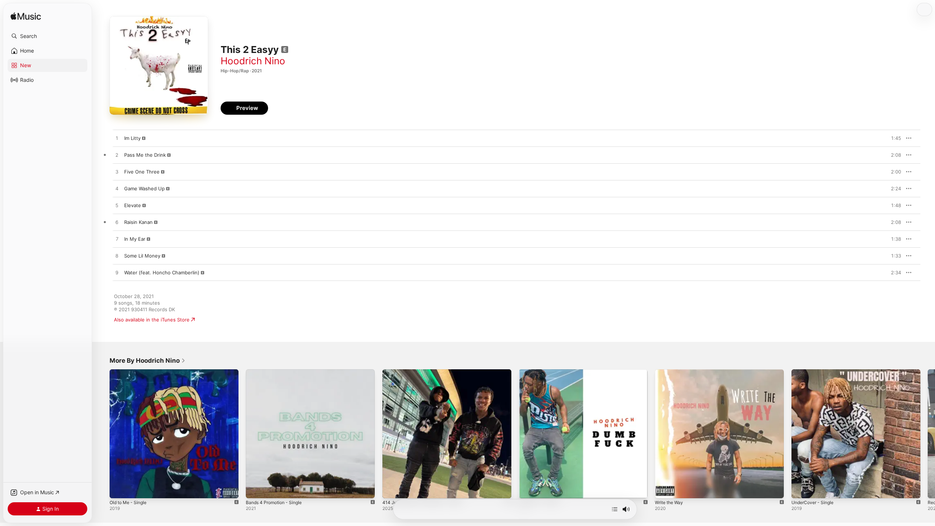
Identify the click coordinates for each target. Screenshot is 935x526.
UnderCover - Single (814, 372)
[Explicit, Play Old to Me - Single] (118, 489)
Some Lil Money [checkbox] (142, 256)
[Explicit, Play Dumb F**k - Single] (527, 489)
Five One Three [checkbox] (142, 172)
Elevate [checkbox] (132, 205)
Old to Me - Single (130, 372)
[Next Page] (928, 433)
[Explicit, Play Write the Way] (664, 489)
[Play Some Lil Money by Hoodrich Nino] (117, 256)
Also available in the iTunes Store (152, 320)
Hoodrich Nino (253, 60)
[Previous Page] (102, 433)
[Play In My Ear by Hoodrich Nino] (117, 239)
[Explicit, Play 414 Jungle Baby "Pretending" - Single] (391, 489)
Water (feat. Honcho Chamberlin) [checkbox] (161, 272)
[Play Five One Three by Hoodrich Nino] (117, 172)
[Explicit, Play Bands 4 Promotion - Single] (254, 489)
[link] (148, 361)
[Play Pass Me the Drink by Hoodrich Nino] (117, 155)
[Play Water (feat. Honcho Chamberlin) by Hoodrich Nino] (117, 273)
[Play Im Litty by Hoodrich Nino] (117, 138)
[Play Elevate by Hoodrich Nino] (117, 205)
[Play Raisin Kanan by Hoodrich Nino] (117, 222)
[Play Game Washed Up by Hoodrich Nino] (117, 189)
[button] (47, 36)
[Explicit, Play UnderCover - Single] (800, 489)
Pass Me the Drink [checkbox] (145, 155)
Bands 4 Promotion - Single (277, 372)
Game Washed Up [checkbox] (144, 188)
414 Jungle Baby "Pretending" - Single (425, 372)
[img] (26, 16)
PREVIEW (893, 138)
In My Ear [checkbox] (134, 239)
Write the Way (671, 372)
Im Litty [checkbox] (132, 138)
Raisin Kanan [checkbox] (138, 222)
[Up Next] (614, 509)
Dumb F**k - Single (541, 372)
